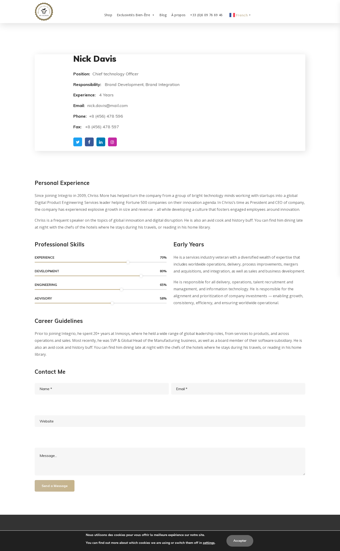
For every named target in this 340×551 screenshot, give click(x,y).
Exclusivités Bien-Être (133, 15)
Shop (108, 15)
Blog (163, 15)
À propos (178, 15)
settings (209, 543)
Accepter (239, 541)
